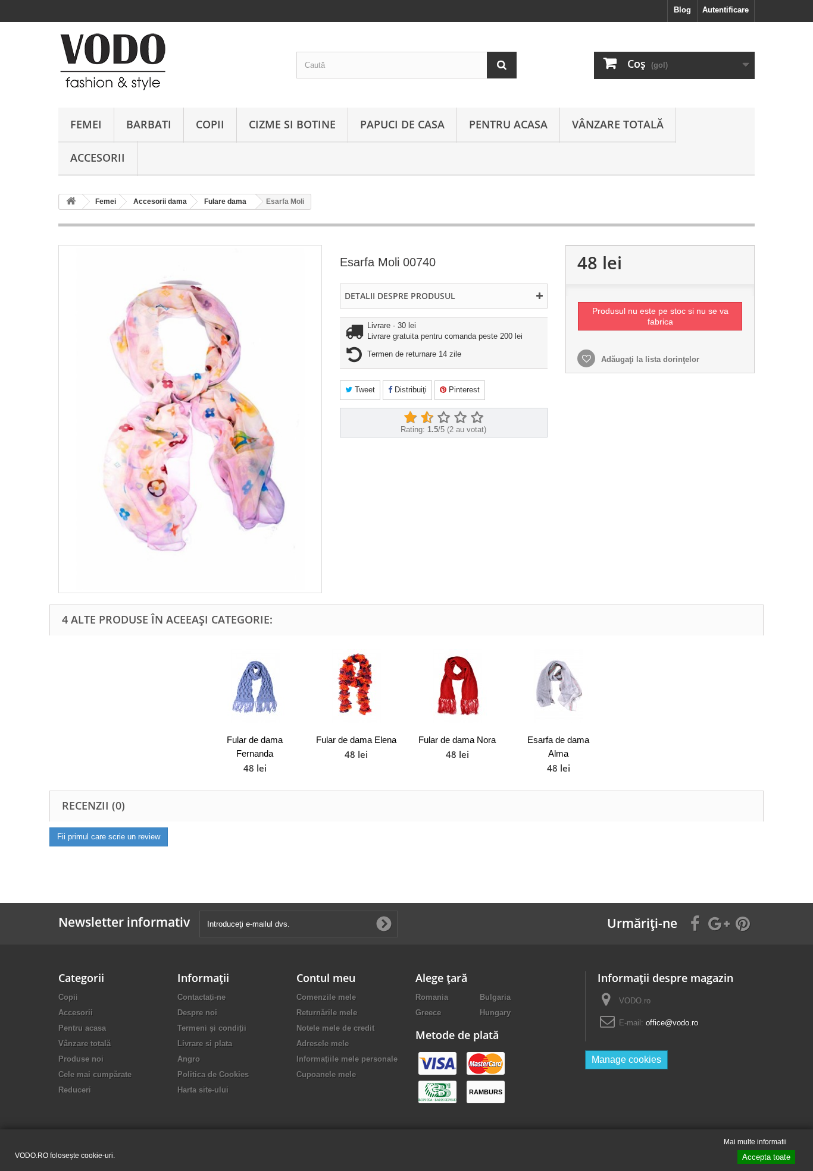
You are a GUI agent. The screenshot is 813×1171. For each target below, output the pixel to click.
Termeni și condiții (211, 1028)
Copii (210, 124)
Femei (86, 124)
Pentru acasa (508, 124)
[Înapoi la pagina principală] (71, 201)
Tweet (363, 389)
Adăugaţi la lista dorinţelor (649, 359)
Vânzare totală (618, 124)
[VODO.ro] (168, 62)
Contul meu (325, 977)
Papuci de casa (402, 124)
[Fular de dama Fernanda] (254, 686)
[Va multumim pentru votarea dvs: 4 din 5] (460, 417)
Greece (428, 1012)
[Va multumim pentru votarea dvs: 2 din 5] (426, 417)
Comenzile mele (326, 997)
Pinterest (463, 389)
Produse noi (81, 1058)
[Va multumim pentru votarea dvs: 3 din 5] (443, 417)
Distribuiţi (409, 389)
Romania (431, 997)
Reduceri (74, 1089)
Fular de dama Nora (457, 740)
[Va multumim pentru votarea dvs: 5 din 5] (476, 417)
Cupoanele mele (326, 1074)
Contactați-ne (201, 997)
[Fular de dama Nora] (457, 686)
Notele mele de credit (335, 1028)
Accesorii (97, 157)
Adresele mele (322, 1043)
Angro (188, 1058)
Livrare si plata (204, 1043)
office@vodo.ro (672, 1022)
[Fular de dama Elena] (356, 686)
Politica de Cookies (213, 1074)
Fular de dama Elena (356, 740)
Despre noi (197, 1012)
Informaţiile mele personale (347, 1058)
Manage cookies (626, 1059)
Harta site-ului (203, 1089)
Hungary (495, 1012)
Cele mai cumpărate (95, 1074)
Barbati (148, 124)
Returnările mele (326, 1012)
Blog (682, 9)
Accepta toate (766, 1157)
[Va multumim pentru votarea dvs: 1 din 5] (410, 417)
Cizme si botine (292, 124)
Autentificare (725, 9)
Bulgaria (495, 997)
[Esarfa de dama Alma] (558, 686)
